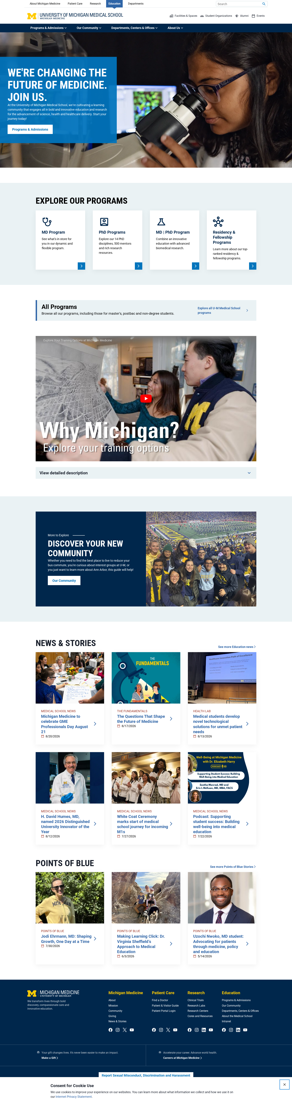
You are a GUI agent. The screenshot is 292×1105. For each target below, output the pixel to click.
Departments (135, 3)
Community (115, 1010)
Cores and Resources (200, 1016)
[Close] (284, 1084)
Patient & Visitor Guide (165, 1005)
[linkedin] (204, 1030)
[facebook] (110, 1030)
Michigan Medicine (125, 992)
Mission (113, 1005)
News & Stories (117, 1021)
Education (114, 3)
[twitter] (125, 1030)
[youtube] (132, 1030)
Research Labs (196, 1005)
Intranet (226, 1021)
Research (95, 3)
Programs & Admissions (236, 1000)
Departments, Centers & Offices (240, 1010)
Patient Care (75, 3)
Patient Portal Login (164, 1010)
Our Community (231, 1005)
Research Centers (198, 1010)
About (112, 1000)
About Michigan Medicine (45, 3)
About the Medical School (237, 1016)
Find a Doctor (160, 1000)
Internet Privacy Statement (74, 1096)
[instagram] (118, 1030)
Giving (112, 1016)
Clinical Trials (196, 1000)
